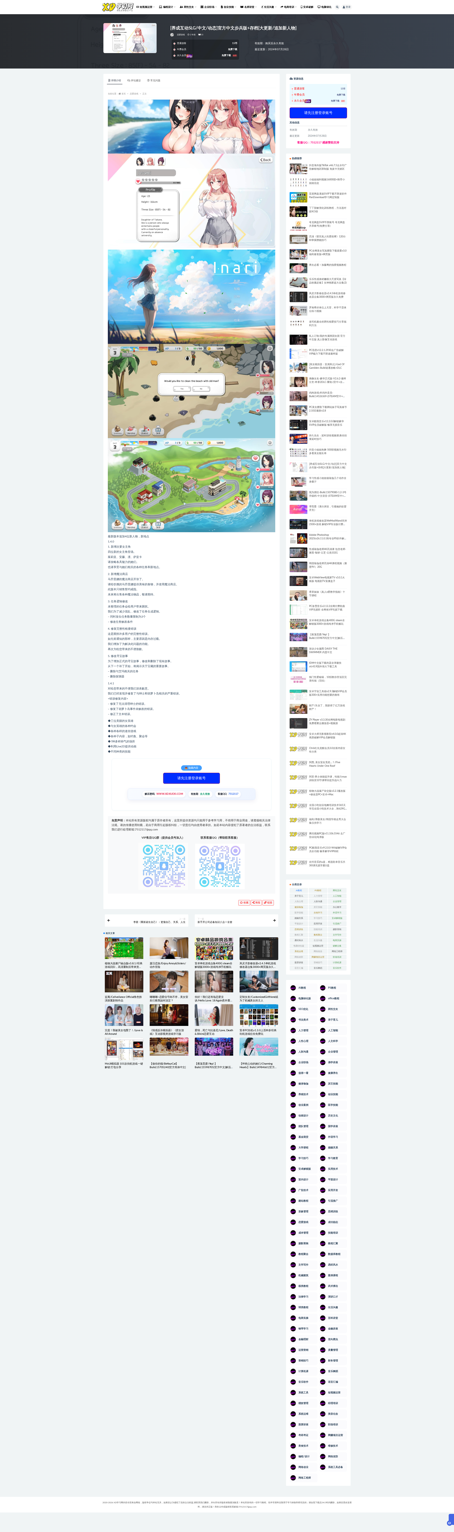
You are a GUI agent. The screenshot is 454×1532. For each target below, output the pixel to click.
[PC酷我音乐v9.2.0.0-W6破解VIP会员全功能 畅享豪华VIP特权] (298, 851)
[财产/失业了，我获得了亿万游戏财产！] (298, 709)
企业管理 (337, 901)
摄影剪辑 (337, 929)
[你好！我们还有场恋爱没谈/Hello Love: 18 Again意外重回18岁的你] (214, 981)
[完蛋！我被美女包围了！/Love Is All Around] (124, 1015)
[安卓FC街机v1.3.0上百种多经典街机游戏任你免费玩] (259, 1015)
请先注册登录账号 (191, 778)
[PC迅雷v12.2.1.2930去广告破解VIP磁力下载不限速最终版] (298, 354)
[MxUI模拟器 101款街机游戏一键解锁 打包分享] (124, 1050)
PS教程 (318, 890)
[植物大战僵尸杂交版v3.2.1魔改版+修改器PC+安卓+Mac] (298, 795)
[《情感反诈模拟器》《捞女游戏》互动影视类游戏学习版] (169, 1015)
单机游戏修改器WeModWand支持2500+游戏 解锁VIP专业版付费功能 (328, 524)
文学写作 (337, 935)
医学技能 (299, 913)
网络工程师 (337, 951)
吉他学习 (318, 913)
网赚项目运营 (318, 957)
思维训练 (299, 929)
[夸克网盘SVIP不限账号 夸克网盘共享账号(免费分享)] (298, 227)
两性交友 (337, 890)
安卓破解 (308, 7)
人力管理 (318, 896)
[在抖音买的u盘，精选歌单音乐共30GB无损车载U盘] (298, 869)
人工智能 (337, 896)
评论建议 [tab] (136, 80)
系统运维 (299, 951)
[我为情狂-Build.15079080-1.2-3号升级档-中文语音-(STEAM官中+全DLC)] (298, 496)
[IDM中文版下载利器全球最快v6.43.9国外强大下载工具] (298, 667)
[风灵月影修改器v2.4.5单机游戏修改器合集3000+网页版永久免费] (259, 950)
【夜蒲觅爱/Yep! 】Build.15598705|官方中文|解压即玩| (213, 1067)
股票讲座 (299, 962)
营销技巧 (318, 962)
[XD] (172, 35)
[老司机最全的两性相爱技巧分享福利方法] (298, 323)
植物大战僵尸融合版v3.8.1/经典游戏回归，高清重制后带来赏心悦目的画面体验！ (123, 967)
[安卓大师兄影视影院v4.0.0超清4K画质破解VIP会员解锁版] (298, 738)
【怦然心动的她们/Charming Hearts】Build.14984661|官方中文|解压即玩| (258, 1067)
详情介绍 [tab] (116, 80)
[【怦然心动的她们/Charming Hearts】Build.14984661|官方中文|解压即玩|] (259, 1047)
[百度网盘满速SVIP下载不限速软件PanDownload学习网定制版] (298, 198)
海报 (257, 902)
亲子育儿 (299, 896)
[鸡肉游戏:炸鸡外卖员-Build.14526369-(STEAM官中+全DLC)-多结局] (298, 396)
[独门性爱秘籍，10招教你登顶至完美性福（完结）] (298, 679)
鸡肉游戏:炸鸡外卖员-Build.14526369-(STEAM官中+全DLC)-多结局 (327, 396)
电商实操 (337, 940)
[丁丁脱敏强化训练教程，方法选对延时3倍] (298, 213)
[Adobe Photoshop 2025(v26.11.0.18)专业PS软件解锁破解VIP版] (298, 539)
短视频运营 (318, 946)
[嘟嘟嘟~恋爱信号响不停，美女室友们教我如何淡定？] (169, 981)
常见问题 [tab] (155, 80)
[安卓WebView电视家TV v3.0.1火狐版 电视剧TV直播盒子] (298, 581)
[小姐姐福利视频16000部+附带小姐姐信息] (298, 182)
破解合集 (337, 946)
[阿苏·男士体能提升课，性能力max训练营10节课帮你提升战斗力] (298, 780)
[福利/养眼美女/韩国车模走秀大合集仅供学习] (298, 822)
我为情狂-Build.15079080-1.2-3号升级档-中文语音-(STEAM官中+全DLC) (327, 496)
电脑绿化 (326, 7)
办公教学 (337, 907)
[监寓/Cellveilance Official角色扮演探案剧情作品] (124, 981)
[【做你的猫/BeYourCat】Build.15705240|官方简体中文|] (169, 1047)
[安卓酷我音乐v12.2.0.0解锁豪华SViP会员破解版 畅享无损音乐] (298, 429)
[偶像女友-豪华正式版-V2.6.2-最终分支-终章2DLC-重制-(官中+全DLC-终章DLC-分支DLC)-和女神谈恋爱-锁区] (298, 382)
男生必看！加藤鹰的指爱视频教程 (327, 265)
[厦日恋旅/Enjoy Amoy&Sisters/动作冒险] (169, 948)
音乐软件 (337, 968)
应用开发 (318, 924)
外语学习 (337, 913)
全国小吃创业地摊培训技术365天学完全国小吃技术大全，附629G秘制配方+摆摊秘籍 (327, 809)
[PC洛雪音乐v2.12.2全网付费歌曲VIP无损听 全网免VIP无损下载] (298, 610)
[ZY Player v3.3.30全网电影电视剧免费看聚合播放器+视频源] (298, 723)
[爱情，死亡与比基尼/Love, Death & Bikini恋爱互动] (214, 1015)
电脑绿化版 (299, 946)
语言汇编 (299, 968)
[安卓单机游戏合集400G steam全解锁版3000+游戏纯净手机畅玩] (214, 951)
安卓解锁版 (337, 918)
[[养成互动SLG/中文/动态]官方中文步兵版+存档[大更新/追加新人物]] (298, 467)
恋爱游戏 (181, 35)
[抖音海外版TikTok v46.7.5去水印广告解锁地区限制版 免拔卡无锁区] (298, 170)
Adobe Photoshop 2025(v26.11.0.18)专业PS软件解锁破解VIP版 (328, 538)
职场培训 (337, 957)
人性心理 (299, 901)
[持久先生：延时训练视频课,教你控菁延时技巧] (298, 439)
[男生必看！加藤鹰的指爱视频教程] (298, 268)
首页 (123, 94)
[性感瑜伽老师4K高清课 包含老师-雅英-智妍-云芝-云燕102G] (298, 552)
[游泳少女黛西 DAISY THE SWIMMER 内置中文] (298, 652)
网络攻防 (299, 957)
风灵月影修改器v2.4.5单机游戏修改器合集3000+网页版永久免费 (258, 967)
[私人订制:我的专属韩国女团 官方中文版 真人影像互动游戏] (298, 339)
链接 (269, 902)
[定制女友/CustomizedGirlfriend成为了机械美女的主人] (259, 981)
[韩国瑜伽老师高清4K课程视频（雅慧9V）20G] (298, 568)
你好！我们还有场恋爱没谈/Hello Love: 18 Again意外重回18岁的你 (214, 1000)
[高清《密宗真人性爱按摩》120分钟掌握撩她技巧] (298, 239)
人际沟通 (318, 901)
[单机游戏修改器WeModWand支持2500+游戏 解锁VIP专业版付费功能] (298, 524)
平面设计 (299, 924)
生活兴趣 (318, 940)
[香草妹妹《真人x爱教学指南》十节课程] (298, 596)
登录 (348, 7)
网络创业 (318, 951)
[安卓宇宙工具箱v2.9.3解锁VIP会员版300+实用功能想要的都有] (298, 696)
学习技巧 (318, 918)
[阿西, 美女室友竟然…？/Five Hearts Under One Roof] (298, 766)
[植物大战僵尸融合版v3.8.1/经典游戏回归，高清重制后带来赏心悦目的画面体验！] (124, 948)
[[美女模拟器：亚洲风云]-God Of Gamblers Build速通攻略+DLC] (298, 368)
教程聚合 (318, 935)
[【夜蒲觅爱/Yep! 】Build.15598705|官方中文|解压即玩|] (214, 1047)
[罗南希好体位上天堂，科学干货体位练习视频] (298, 311)
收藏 (245, 902)
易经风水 (299, 940)
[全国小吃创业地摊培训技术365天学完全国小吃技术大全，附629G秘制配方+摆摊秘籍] (298, 807)
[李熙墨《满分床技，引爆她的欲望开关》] (298, 509)
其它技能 (318, 907)
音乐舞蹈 (318, 968)
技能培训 (318, 929)
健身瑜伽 (299, 907)
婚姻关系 (299, 918)
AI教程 (299, 890)
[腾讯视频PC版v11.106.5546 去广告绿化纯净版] (298, 837)
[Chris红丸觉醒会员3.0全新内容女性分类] (298, 753)
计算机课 (337, 962)
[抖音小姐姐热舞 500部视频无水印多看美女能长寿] (298, 452)
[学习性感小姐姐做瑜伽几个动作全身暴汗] (298, 481)
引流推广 (337, 924)
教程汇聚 (299, 935)
